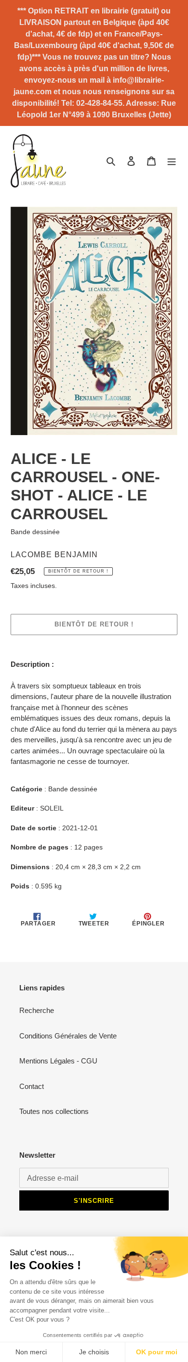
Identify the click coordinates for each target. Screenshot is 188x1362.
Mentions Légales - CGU (58, 1061)
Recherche (36, 1010)
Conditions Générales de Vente (68, 1036)
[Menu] (171, 160)
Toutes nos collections (54, 1111)
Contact (31, 1086)
